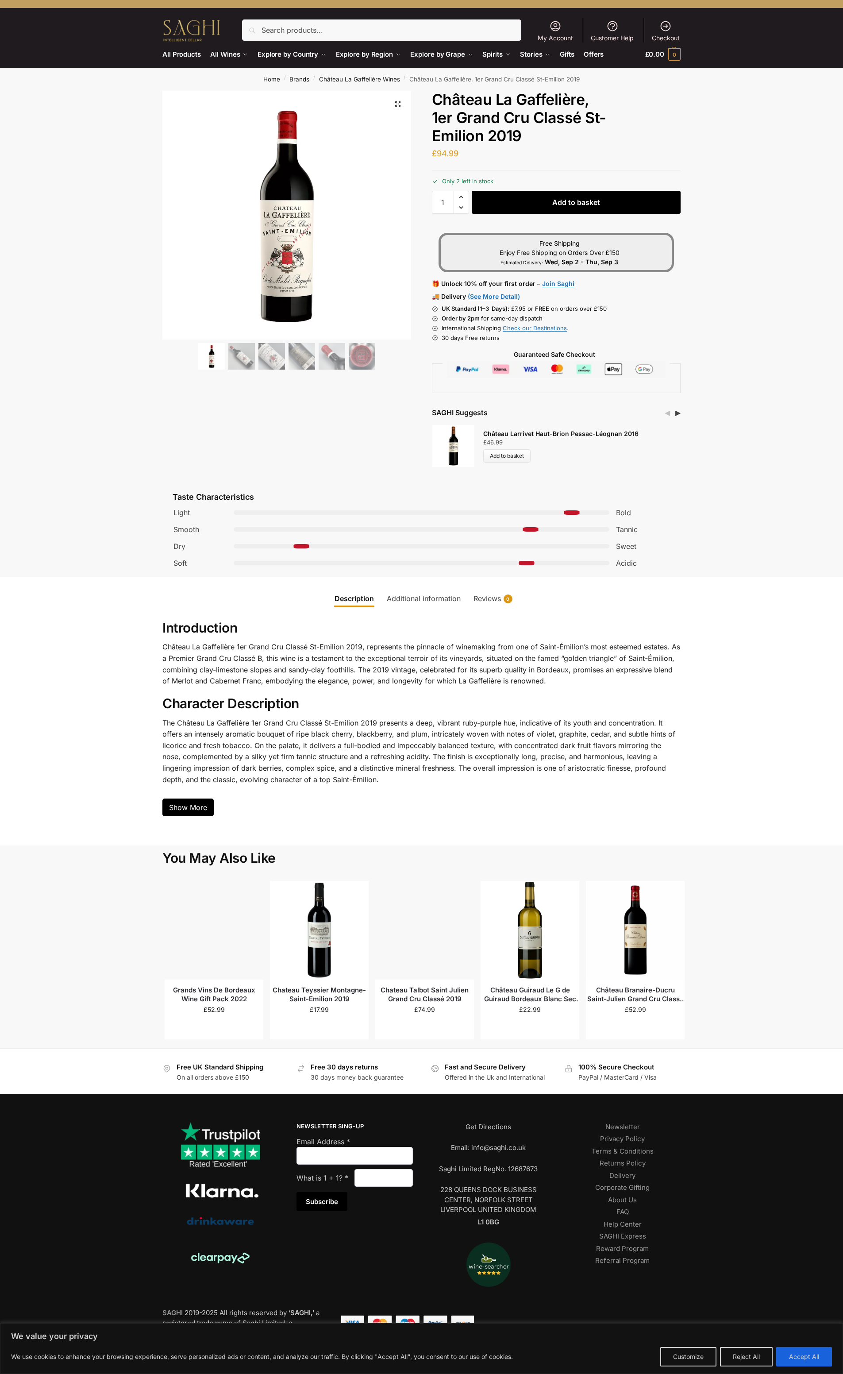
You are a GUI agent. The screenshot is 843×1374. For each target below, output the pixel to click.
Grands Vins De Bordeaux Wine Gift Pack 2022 (214, 994)
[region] (421, 1348)
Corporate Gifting (622, 1187)
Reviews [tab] (491, 598)
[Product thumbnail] (457, 446)
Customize (688, 1356)
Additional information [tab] (424, 598)
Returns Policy (623, 1163)
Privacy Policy (622, 1139)
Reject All (746, 1356)
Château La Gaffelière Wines (359, 79)
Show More (188, 807)
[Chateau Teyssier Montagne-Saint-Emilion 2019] (319, 930)
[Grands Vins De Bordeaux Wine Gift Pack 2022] (214, 930)
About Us (622, 1200)
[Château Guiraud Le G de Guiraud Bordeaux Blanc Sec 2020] (530, 930)
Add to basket (576, 202)
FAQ (622, 1212)
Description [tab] (354, 598)
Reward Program (622, 1248)
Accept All (804, 1356)
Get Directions (488, 1127)
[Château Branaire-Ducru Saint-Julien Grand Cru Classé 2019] (635, 930)
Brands (299, 79)
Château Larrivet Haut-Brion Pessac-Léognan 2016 (561, 433)
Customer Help (612, 38)
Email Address (323, 1141)
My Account (555, 38)
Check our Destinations (535, 328)
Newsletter (622, 1127)
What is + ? (322, 1177)
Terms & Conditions (623, 1151)
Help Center (623, 1224)
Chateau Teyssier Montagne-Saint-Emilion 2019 (319, 994)
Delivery (622, 1175)
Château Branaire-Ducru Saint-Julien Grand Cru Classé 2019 (635, 994)
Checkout (666, 38)
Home (271, 79)
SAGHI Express (622, 1236)
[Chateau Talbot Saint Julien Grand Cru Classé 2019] (424, 930)
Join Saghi (558, 283)
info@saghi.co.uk (498, 1147)
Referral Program (622, 1260)
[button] (663, 54)
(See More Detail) (494, 296)
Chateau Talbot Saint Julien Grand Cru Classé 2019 (425, 994)
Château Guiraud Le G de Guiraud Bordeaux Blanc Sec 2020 (530, 994)
